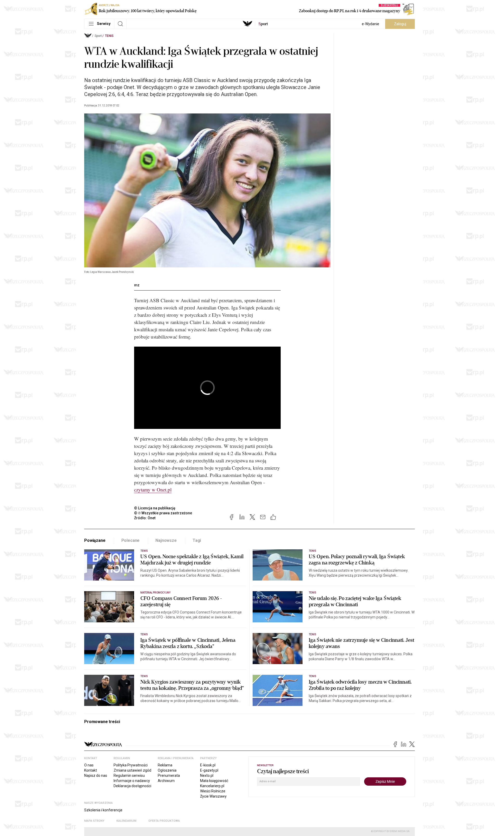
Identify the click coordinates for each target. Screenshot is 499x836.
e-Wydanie (370, 24)
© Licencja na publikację (155, 508)
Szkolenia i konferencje (103, 810)
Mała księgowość (214, 781)
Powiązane (95, 540)
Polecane (130, 540)
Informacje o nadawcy (132, 781)
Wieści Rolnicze (212, 791)
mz (137, 285)
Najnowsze (166, 540)
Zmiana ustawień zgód (132, 770)
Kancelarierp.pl (212, 786)
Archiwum (166, 781)
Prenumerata (169, 775)
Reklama (165, 765)
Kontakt (90, 770)
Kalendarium (126, 820)
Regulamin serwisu (129, 775)
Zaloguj (400, 24)
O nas (89, 765)
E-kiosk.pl (207, 765)
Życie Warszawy (213, 796)
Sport (98, 36)
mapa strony (94, 820)
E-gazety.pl (209, 770)
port (263, 23)
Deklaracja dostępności (132, 786)
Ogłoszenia (167, 770)
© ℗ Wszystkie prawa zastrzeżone (163, 513)
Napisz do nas (95, 775)
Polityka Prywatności (131, 765)
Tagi (197, 540)
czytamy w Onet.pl (153, 489)
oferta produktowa (164, 820)
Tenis (109, 36)
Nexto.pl (206, 775)
